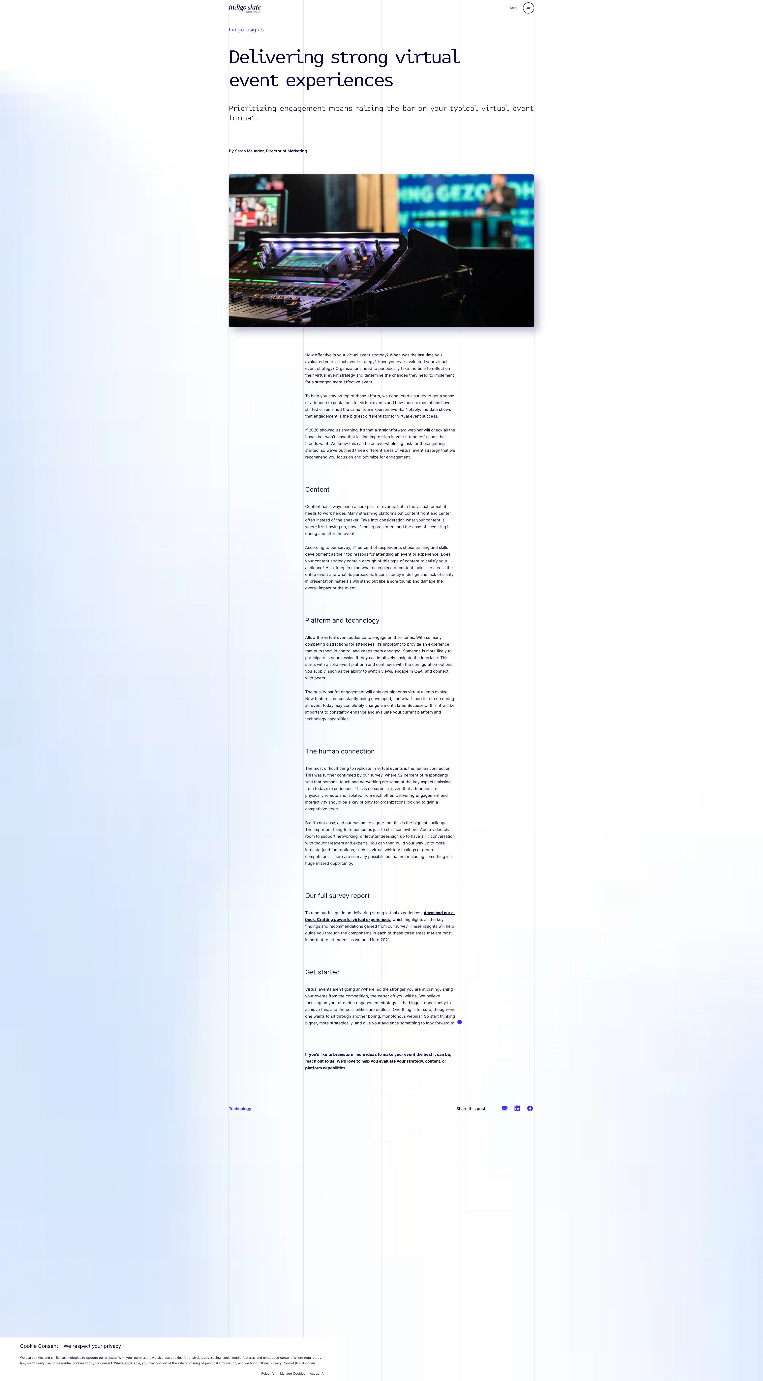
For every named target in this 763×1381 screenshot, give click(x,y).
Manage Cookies (292, 1373)
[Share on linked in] (517, 1108)
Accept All (317, 1373)
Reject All (268, 1373)
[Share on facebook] (530, 1108)
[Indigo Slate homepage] (255, 8)
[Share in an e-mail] (505, 1108)
